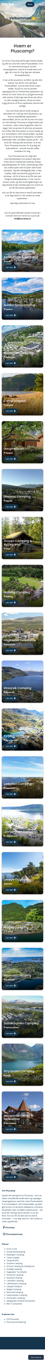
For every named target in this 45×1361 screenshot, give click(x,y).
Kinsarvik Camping (15, 1275)
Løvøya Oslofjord (14, 1286)
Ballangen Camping (15, 1254)
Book (30, 4)
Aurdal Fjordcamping (16, 1251)
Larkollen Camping (15, 1280)
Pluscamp (28, 1195)
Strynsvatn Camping (16, 1298)
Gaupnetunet (13, 1260)
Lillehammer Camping (16, 1283)
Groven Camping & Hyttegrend (20, 1266)
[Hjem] (8, 4)
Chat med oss (36, 1357)
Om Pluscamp (13, 1319)
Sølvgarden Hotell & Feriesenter (21, 1301)
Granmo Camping (14, 1263)
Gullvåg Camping (14, 1269)
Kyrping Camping (14, 1277)
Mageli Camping (14, 1289)
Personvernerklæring (16, 1322)
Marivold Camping (15, 1292)
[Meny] (40, 4)
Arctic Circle (12, 1249)
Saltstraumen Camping (17, 1295)
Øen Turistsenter (14, 1303)
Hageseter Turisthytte (17, 1272)
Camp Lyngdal (13, 1257)
